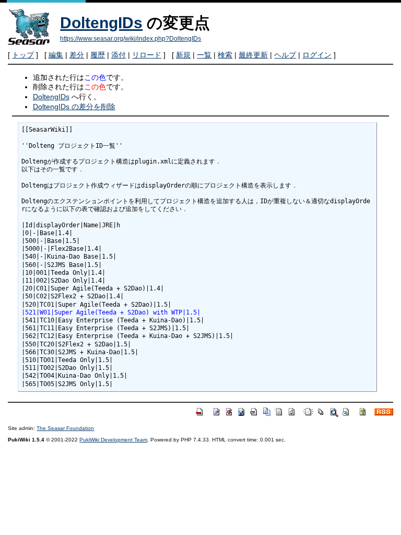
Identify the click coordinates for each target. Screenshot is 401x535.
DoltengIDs (101, 22)
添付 (118, 55)
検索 (225, 55)
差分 (76, 55)
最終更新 (253, 55)
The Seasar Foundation (65, 428)
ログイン (317, 55)
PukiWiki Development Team (113, 440)
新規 (183, 55)
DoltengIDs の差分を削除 (74, 106)
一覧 (204, 55)
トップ (23, 55)
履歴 (97, 55)
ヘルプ (285, 55)
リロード (146, 55)
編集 (56, 55)
